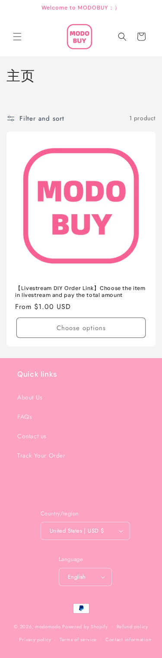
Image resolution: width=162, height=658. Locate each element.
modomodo (48, 626)
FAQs (24, 416)
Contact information (128, 639)
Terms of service (78, 639)
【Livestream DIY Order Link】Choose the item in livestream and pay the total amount (80, 292)
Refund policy (132, 626)
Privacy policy (35, 639)
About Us (30, 397)
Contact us (32, 436)
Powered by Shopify (85, 626)
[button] (17, 36)
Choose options (81, 327)
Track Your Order (41, 455)
